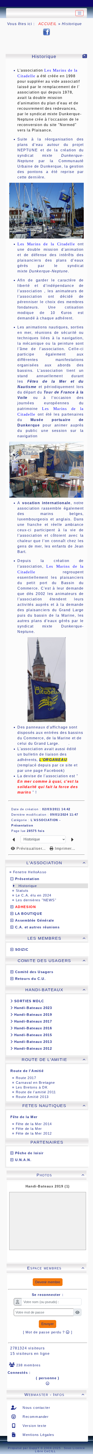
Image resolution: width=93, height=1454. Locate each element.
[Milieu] (19, 3)
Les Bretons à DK (32, 1087)
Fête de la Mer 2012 (34, 1133)
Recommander (35, 1417)
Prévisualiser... (31, 848)
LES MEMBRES (57, 938)
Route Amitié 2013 (32, 1097)
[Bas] (30, 3)
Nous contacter (35, 1408)
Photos (61, 1175)
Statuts (22, 890)
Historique (28, 886)
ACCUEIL (47, 24)
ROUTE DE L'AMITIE (54, 1059)
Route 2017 (26, 1078)
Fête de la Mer (29, 1129)
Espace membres (56, 1268)
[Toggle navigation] (79, 13)
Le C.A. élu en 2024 (33, 895)
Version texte (33, 1426)
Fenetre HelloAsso (29, 872)
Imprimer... (64, 848)
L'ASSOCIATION (56, 863)
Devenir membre (47, 1282)
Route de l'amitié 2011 (36, 1092)
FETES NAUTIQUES (54, 1105)
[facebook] (46, 32)
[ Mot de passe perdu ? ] (47, 1332)
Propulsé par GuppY (24, 1448)
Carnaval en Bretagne (35, 1082)
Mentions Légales (37, 1435)
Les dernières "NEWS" (36, 900)
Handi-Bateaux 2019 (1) (48, 1186)
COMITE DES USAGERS (52, 960)
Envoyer (47, 1324)
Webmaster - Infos (54, 1394)
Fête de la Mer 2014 (34, 1124)
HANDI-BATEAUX (55, 990)
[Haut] (8, 3)
